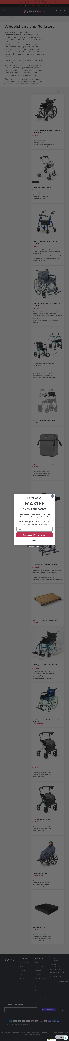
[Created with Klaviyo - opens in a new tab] (34, 546)
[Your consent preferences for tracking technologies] (66, 1038)
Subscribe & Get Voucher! (34, 535)
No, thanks (34, 541)
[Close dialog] (52, 496)
